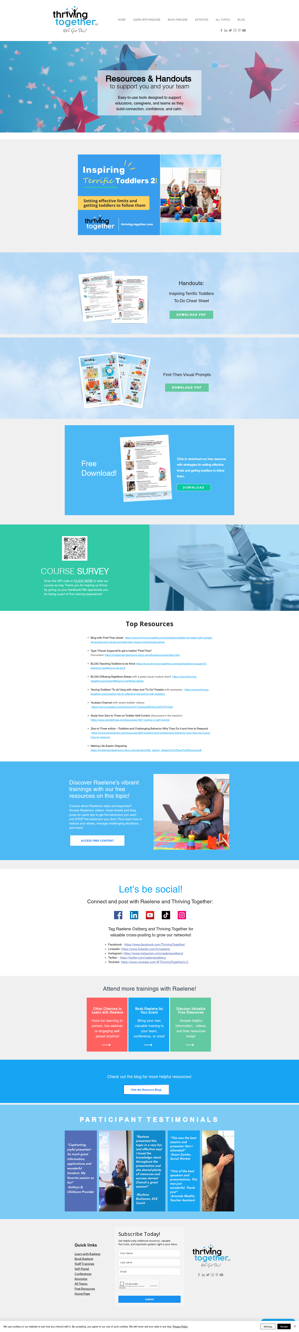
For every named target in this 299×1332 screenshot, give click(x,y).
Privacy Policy (180, 1326)
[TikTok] (166, 915)
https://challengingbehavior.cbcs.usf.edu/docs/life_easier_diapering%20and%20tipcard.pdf (146, 750)
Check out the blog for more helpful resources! (149, 1076)
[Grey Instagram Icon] (235, 30)
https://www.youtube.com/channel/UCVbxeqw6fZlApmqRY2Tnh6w (132, 707)
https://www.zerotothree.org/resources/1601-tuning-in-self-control (130, 720)
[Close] (295, 1326)
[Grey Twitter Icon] (230, 30)
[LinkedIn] (134, 915)
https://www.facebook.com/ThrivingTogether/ (154, 944)
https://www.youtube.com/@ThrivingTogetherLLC (154, 962)
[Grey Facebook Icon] (221, 30)
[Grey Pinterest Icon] (239, 30)
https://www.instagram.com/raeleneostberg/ (153, 953)
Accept (284, 1326)
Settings (268, 1326)
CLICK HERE (83, 581)
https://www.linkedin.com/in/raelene (145, 949)
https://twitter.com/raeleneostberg (143, 957)
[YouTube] (150, 915)
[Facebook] (118, 915)
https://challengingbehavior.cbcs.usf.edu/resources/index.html (142, 655)
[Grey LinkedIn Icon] (226, 30)
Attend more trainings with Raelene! (149, 988)
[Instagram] (182, 915)
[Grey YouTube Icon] (244, 30)
